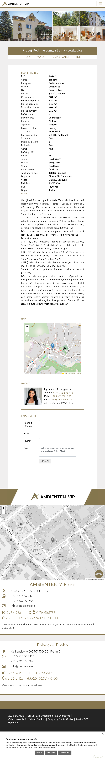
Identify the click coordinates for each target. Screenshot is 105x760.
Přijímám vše (65, 753)
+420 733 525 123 (63, 392)
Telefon (27, 440)
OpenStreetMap (76, 373)
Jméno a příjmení (28, 424)
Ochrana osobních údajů (21, 719)
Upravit (39, 753)
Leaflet (66, 373)
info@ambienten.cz (62, 399)
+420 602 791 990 (61, 396)
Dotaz (27, 448)
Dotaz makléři (61, 56)
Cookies (41, 719)
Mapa (27, 56)
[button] (52, 346)
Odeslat (45, 461)
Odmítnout (51, 753)
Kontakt (41, 56)
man (13, 722)
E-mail (27, 433)
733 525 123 (22, 596)
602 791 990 (22, 601)
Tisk (78, 56)
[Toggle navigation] (100, 3)
